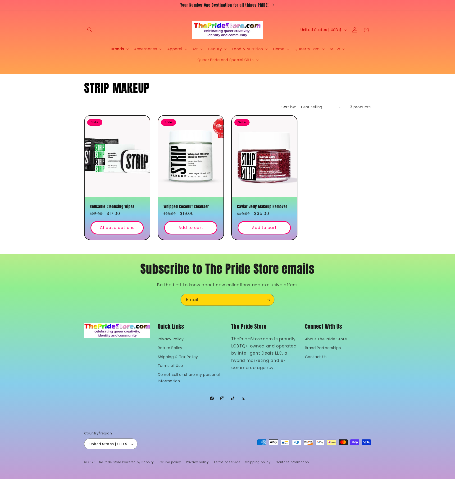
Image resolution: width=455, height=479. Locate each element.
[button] (90, 30)
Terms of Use (170, 365)
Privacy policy (197, 462)
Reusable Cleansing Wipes (112, 206)
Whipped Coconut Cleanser (186, 206)
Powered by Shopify (138, 462)
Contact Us (316, 356)
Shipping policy (258, 462)
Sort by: (289, 107)
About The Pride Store (326, 338)
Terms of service (227, 462)
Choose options (117, 228)
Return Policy (170, 347)
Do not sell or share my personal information (189, 377)
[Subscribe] (268, 300)
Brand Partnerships (323, 347)
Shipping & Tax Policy (178, 356)
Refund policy (170, 462)
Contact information (292, 462)
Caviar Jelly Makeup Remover (262, 206)
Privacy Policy (171, 338)
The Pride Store (109, 462)
